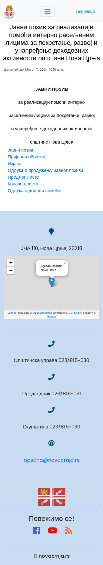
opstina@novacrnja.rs (52, 460)
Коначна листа (23, 184)
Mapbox (51, 317)
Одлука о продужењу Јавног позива (46, 170)
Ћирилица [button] (85, 11)
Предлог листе (23, 177)
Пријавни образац (26, 157)
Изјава (15, 163)
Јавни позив (20, 150)
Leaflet (12, 312)
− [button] (10, 270)
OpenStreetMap (42, 312)
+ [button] (10, 263)
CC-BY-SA (75, 312)
